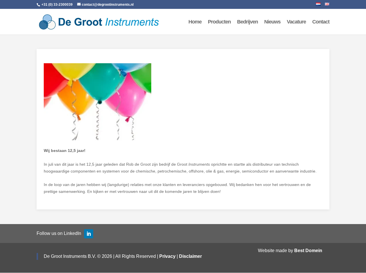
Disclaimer (190, 256)
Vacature (296, 22)
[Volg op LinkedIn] (88, 233)
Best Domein (308, 250)
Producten (219, 22)
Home (195, 22)
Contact (320, 22)
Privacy (167, 256)
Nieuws (272, 22)
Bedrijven (247, 22)
